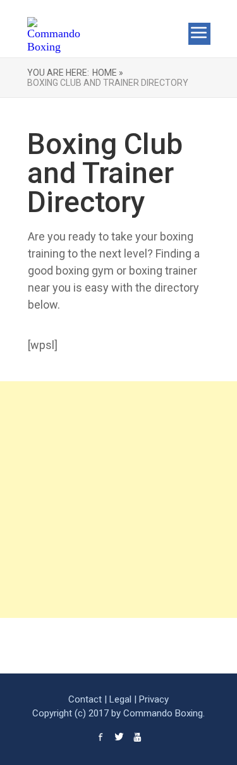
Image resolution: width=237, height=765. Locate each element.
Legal (120, 699)
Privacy (154, 699)
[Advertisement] (118, 499)
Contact (85, 699)
